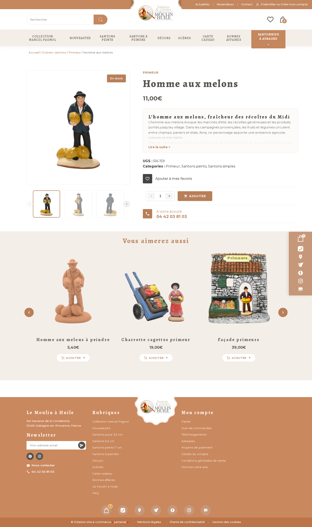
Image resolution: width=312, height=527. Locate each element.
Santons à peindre (105, 454)
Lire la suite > (159, 147)
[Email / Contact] (300, 265)
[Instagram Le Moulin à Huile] (39, 456)
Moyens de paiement (196, 447)
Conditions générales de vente (203, 460)
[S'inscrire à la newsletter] (81, 445)
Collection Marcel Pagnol (110, 421)
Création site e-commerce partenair (101, 522)
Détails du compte (194, 454)
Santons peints (194, 166)
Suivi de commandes (196, 428)
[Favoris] (270, 19)
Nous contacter (43, 465)
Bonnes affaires (103, 480)
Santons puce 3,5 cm (107, 434)
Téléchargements (194, 434)
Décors (97, 460)
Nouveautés (101, 428)
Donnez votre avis (194, 467)
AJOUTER (197, 196)
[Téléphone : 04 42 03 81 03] (300, 249)
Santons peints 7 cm (107, 447)
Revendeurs (225, 4)
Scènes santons (54, 52)
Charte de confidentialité (187, 522)
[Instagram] (300, 281)
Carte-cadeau (102, 473)
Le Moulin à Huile (105, 486)
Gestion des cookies (226, 522)
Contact (247, 4)
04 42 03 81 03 (43, 471)
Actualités (202, 4)
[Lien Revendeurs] (300, 289)
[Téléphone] (123, 510)
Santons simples (221, 166)
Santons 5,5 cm (103, 441)
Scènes (97, 467)
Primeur (75, 52)
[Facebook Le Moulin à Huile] (30, 456)
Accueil (34, 52)
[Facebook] (300, 273)
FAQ (95, 493)
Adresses (188, 441)
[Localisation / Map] (300, 257)
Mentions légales (149, 522)
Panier (186, 421)
